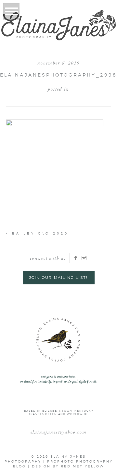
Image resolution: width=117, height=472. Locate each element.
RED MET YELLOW (82, 466)
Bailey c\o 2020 (40, 233)
